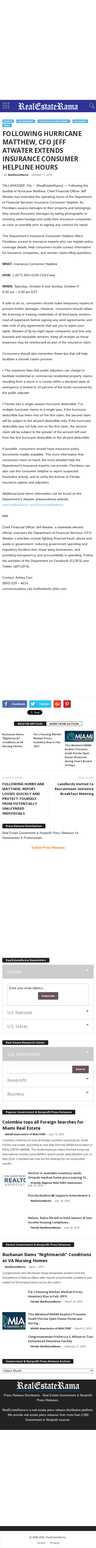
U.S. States (17, 1026)
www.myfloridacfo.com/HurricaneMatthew (32, 505)
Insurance (80, 121)
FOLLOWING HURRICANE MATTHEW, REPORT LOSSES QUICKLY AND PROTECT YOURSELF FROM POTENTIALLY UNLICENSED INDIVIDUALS (23, 798)
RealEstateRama (18, 174)
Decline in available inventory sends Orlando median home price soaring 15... (58, 1175)
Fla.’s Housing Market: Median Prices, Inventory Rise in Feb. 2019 (55, 1294)
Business (15, 1094)
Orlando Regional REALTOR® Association (56, 1182)
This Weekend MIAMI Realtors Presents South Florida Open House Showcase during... (57, 1318)
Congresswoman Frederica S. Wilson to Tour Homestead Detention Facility (60, 1338)
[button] (89, 106)
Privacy (54, 1542)
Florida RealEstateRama (45, 1227)
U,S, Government (23, 1054)
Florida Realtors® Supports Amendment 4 (59, 1195)
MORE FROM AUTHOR (64, 723)
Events (8, 121)
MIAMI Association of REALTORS (25, 1134)
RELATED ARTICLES (30, 723)
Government (26, 121)
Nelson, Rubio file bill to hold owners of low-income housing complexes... (60, 1220)
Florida (14, 971)
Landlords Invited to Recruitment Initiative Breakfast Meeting (74, 788)
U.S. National (19, 1012)
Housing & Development (54, 121)
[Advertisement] (48, 50)
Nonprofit (17, 1080)
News (7, 125)
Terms (41, 1542)
